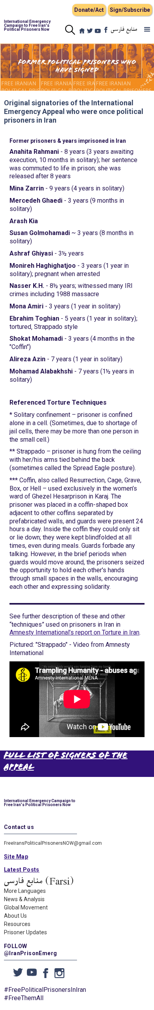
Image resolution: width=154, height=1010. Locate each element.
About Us (15, 916)
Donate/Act (89, 10)
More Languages (25, 891)
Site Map (16, 856)
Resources (17, 924)
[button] (147, 29)
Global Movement (26, 907)
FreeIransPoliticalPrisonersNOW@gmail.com (53, 843)
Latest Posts (21, 869)
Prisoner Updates (25, 932)
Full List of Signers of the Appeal (66, 762)
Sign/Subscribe (130, 10)
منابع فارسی (124, 29)
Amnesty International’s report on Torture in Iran (74, 632)
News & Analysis (24, 899)
